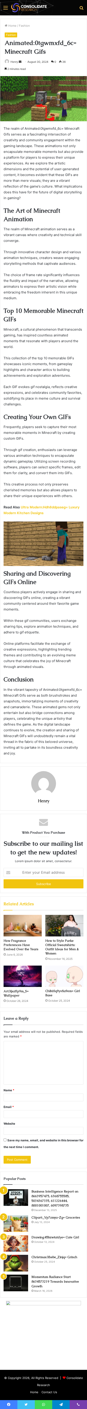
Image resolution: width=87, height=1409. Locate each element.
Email (9, 1107)
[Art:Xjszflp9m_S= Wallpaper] (23, 976)
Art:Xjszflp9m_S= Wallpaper (16, 993)
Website (9, 1123)
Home (12, 25)
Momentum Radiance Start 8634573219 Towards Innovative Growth (55, 1281)
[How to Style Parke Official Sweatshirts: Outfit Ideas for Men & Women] (64, 925)
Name (9, 1090)
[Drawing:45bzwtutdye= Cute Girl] (16, 1243)
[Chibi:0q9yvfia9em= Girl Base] (64, 976)
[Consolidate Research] (29, 7)
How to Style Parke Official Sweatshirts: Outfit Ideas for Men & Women (62, 947)
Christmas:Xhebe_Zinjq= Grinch (54, 1257)
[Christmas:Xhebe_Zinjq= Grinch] (16, 1263)
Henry (14, 61)
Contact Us (49, 1392)
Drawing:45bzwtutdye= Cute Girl (55, 1237)
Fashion (24, 25)
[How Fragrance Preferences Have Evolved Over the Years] (23, 925)
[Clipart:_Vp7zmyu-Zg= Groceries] (16, 1223)
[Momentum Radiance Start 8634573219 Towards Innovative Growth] (16, 1283)
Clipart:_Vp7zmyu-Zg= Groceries (55, 1217)
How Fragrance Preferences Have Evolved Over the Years (21, 945)
